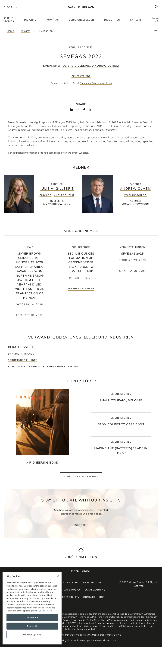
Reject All (32, 626)
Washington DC (135, 195)
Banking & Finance (21, 353)
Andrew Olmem (105, 65)
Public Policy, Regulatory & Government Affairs (43, 366)
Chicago (46, 195)
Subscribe (81, 525)
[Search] (156, 7)
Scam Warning (95, 589)
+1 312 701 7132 (64, 195)
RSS (101, 597)
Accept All (32, 617)
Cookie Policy (45, 610)
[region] (32, 608)
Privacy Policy (70, 589)
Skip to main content (15, 2)
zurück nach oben (81, 557)
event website (80, 152)
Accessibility (69, 597)
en (155, 30)
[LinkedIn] (71, 110)
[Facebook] (84, 110)
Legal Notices (92, 582)
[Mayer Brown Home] (81, 7)
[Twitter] (90, 111)
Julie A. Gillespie (76, 65)
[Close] (57, 576)
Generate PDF (81, 76)
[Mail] (78, 110)
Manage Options (32, 634)
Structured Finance (22, 360)
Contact (89, 597)
